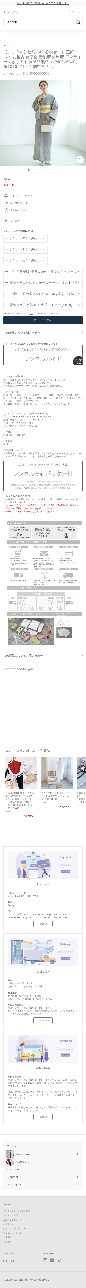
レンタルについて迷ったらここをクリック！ (43, 3)
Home (6, 45)
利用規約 (7, 1237)
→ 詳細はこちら (43, 924)
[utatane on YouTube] (52, 1260)
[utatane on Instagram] (45, 1260)
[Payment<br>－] (43, 865)
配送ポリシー (9, 1224)
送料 (31, 313)
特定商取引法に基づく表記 (15, 1228)
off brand (10, 73)
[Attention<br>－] (43, 1049)
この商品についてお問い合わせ (23, 656)
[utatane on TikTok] (59, 1260)
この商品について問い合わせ (21, 333)
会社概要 (7, 1241)
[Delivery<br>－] (43, 952)
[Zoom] (80, 160)
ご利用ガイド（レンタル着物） (17, 1210)
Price (6, 179)
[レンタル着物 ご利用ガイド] (43, 364)
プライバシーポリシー (13, 1232)
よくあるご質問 (10, 1215)
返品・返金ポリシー (12, 1219)
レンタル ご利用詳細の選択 (18, 230)
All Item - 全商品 (38, 750)
